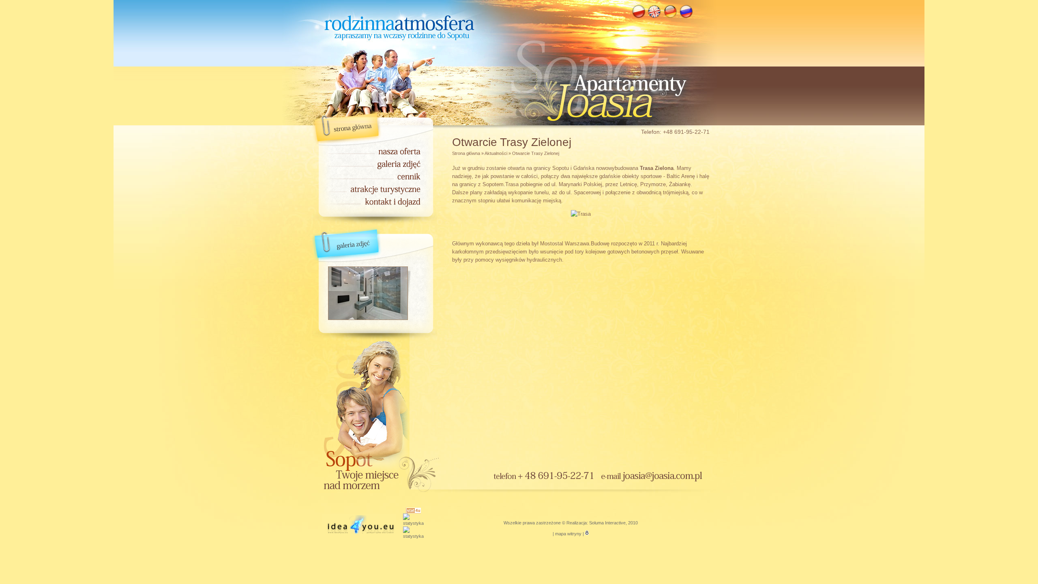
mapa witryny (568, 533)
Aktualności (496, 153)
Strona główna (466, 153)
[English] (654, 17)
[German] (670, 17)
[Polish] (638, 17)
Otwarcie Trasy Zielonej (535, 153)
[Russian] (686, 17)
